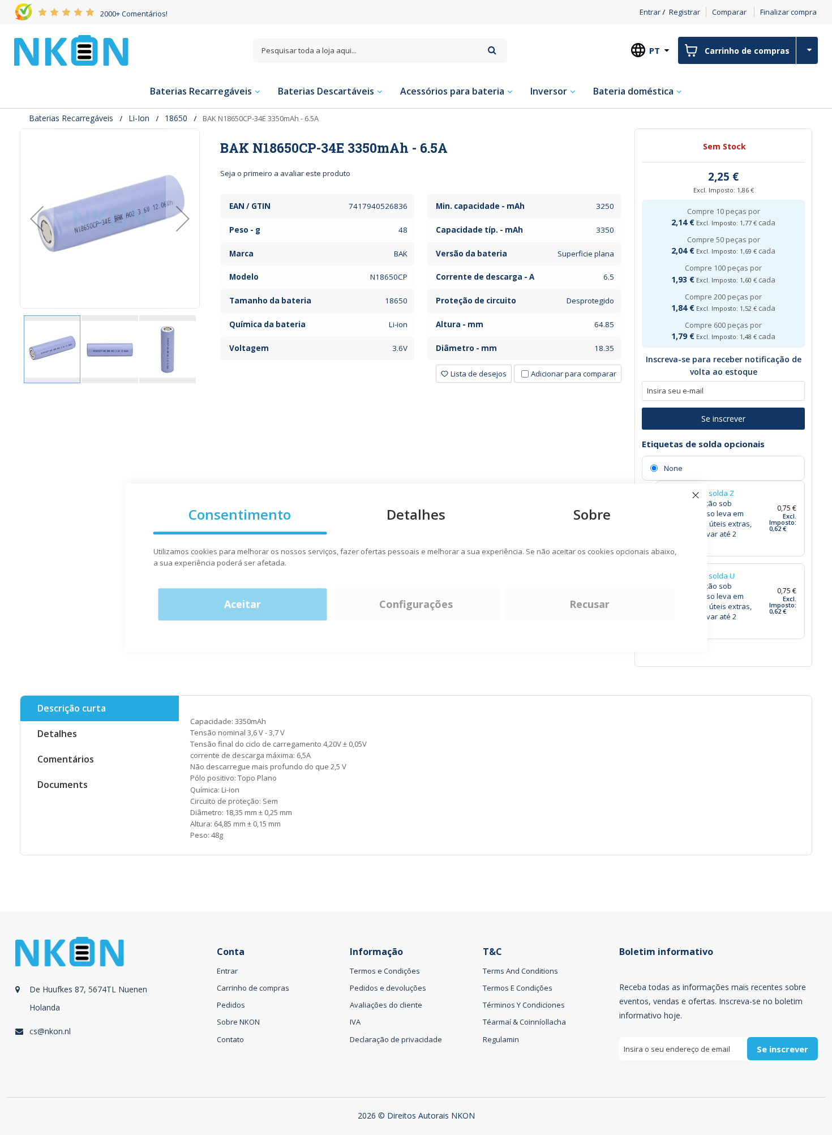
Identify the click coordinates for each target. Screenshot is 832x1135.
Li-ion (138, 118)
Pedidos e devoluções (388, 988)
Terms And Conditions (520, 971)
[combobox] (380, 50)
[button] (37, 219)
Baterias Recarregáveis (71, 118)
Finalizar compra (788, 12)
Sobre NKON (238, 1022)
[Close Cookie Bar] (695, 495)
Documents (62, 784)
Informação (376, 952)
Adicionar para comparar (573, 374)
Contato (230, 1039)
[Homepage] (71, 50)
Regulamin (501, 1039)
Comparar (729, 12)
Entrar (650, 12)
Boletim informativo (666, 952)
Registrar (684, 12)
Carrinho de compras (253, 988)
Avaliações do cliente (386, 1005)
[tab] (420, 147)
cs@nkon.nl (50, 1031)
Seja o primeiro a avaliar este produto (285, 173)
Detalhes (57, 733)
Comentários (65, 759)
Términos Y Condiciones (524, 1005)
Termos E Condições (517, 988)
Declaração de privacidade (396, 1039)
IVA (355, 1022)
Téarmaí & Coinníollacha (524, 1022)
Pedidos (231, 1005)
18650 (176, 118)
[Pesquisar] (492, 50)
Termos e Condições (385, 971)
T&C (492, 952)
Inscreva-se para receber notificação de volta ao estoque (723, 365)
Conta (231, 952)
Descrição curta (71, 708)
